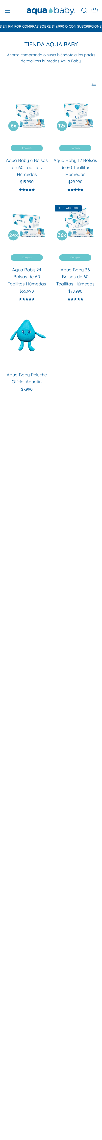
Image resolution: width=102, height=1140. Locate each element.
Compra (26, 148)
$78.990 (75, 291)
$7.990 (27, 389)
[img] (27, 190)
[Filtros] (93, 84)
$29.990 (75, 181)
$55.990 (27, 291)
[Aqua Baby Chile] (51, 10)
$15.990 (27, 181)
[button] (83, 10)
